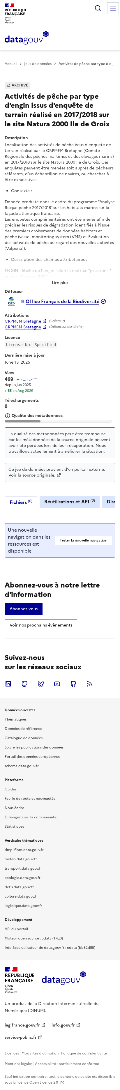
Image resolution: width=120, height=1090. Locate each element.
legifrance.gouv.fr (22, 1025)
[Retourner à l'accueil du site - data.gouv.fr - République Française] (64, 980)
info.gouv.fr (63, 1025)
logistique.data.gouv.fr (23, 905)
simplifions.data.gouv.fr (24, 849)
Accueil (11, 63)
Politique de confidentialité (84, 1053)
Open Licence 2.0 (44, 1082)
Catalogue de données (24, 738)
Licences (12, 1053)
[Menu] (113, 8)
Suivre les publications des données (34, 747)
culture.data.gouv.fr (21, 896)
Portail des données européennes (32, 756)
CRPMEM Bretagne (23, 321)
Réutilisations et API (69, 501)
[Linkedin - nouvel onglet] (8, 684)
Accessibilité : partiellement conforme (67, 1063)
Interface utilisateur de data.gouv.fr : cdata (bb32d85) (50, 947)
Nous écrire (14, 808)
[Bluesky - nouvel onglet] (41, 684)
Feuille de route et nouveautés (30, 798)
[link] (24, 609)
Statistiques (14, 826)
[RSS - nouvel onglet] (90, 684)
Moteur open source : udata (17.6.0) (34, 938)
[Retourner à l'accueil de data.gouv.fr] (27, 38)
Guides (10, 789)
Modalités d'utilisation (40, 1053)
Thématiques (16, 719)
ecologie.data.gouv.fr (22, 877)
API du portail (16, 929)
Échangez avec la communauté (31, 817)
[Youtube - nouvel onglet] (57, 684)
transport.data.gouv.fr (23, 868)
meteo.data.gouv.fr (21, 859)
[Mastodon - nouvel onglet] (24, 684)
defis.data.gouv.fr (19, 887)
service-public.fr (21, 1037)
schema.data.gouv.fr (22, 766)
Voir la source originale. (31, 475)
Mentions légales (18, 1063)
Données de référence (23, 728)
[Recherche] (98, 8)
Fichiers (21, 502)
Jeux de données (38, 63)
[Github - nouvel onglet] (73, 684)
